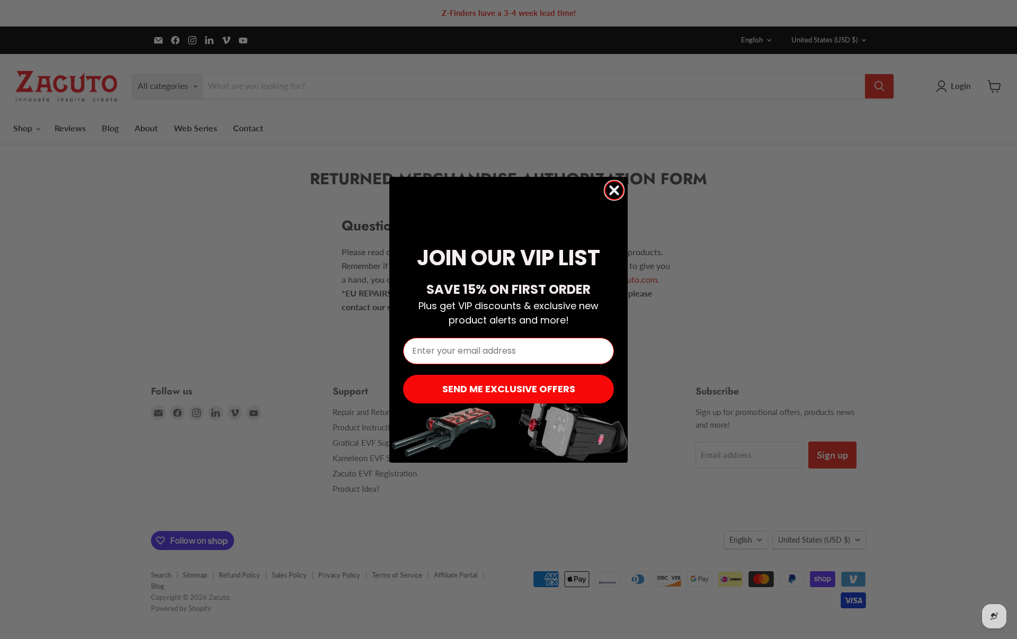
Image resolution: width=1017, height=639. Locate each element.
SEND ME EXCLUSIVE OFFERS (508, 388)
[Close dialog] (614, 190)
